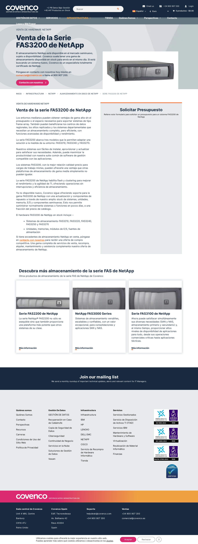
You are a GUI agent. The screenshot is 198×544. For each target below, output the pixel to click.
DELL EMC (86, 434)
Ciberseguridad (56, 436)
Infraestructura (35, 93)
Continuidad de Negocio (60, 440)
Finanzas (117, 454)
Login (191, 6)
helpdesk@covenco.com (99, 513)
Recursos (21, 429)
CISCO (84, 444)
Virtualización (120, 440)
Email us (150, 6)
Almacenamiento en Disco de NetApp (79, 93)
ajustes (109, 541)
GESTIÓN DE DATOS (26, 18)
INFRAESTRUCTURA (77, 18)
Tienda (84, 460)
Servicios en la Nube (59, 445)
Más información (28, 348)
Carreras (20, 434)
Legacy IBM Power (26, 23)
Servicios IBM (120, 427)
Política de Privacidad (27, 447)
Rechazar (146, 539)
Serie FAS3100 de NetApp (150, 313)
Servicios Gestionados (124, 414)
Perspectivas (151, 18)
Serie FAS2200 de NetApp (38, 313)
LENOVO (85, 429)
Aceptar (128, 539)
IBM (83, 419)
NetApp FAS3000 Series (93, 313)
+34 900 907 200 (171, 6)
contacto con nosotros (31, 239)
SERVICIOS (52, 18)
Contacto (172, 18)
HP (82, 424)
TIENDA (109, 18)
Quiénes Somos (127, 18)
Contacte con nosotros (31, 82)
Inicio (19, 93)
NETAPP (52, 93)
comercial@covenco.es (29, 75)
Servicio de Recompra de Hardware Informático (92, 452)
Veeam (51, 458)
